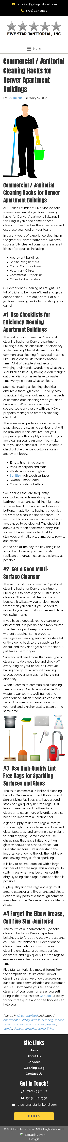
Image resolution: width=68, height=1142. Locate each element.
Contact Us (34, 1073)
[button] (34, 1116)
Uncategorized (27, 1015)
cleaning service (52, 1020)
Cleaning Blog (34, 1068)
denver (18, 1028)
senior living (45, 1028)
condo (7, 1028)
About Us (34, 1056)
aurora (35, 1020)
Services (34, 1062)
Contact (45, 996)
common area (13, 1024)
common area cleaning (40, 1024)
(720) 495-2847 (36, 10)
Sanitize (15, 475)
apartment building (16, 1020)
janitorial (30, 1028)
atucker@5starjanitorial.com (37, 4)
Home (34, 1050)
